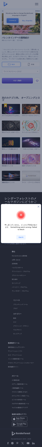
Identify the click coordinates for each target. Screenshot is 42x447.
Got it (21, 237)
